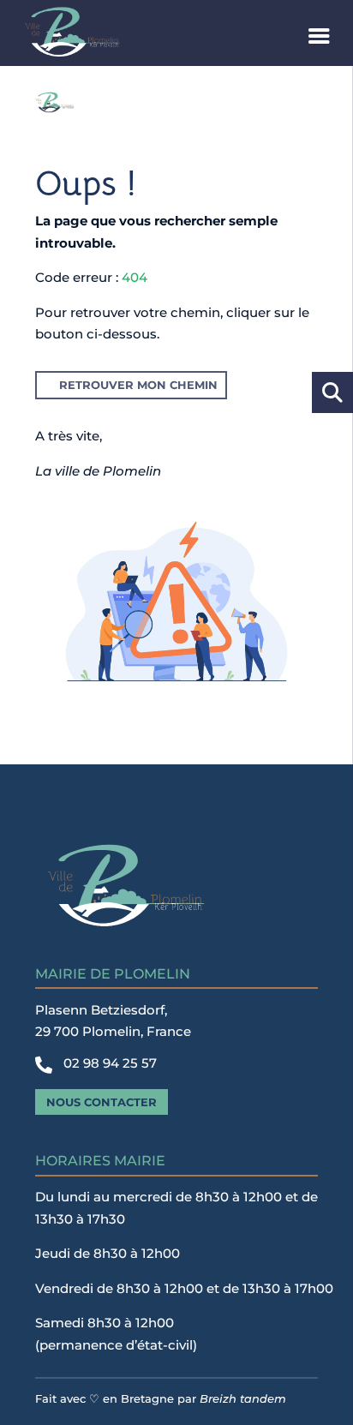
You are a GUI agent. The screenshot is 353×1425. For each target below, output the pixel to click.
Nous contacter (101, 1102)
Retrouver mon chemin (138, 385)
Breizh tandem (243, 1398)
